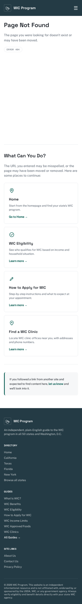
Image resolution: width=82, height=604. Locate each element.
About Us (10, 555)
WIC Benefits (12, 504)
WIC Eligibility (12, 509)
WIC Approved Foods (17, 526)
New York (10, 474)
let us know (56, 383)
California (10, 457)
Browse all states (15, 480)
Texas (8, 463)
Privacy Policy (13, 566)
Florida (8, 469)
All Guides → (12, 537)
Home (8, 452)
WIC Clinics (11, 531)
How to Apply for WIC (17, 515)
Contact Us (11, 561)
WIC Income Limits (16, 520)
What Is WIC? (12, 498)
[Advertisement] (41, 101)
